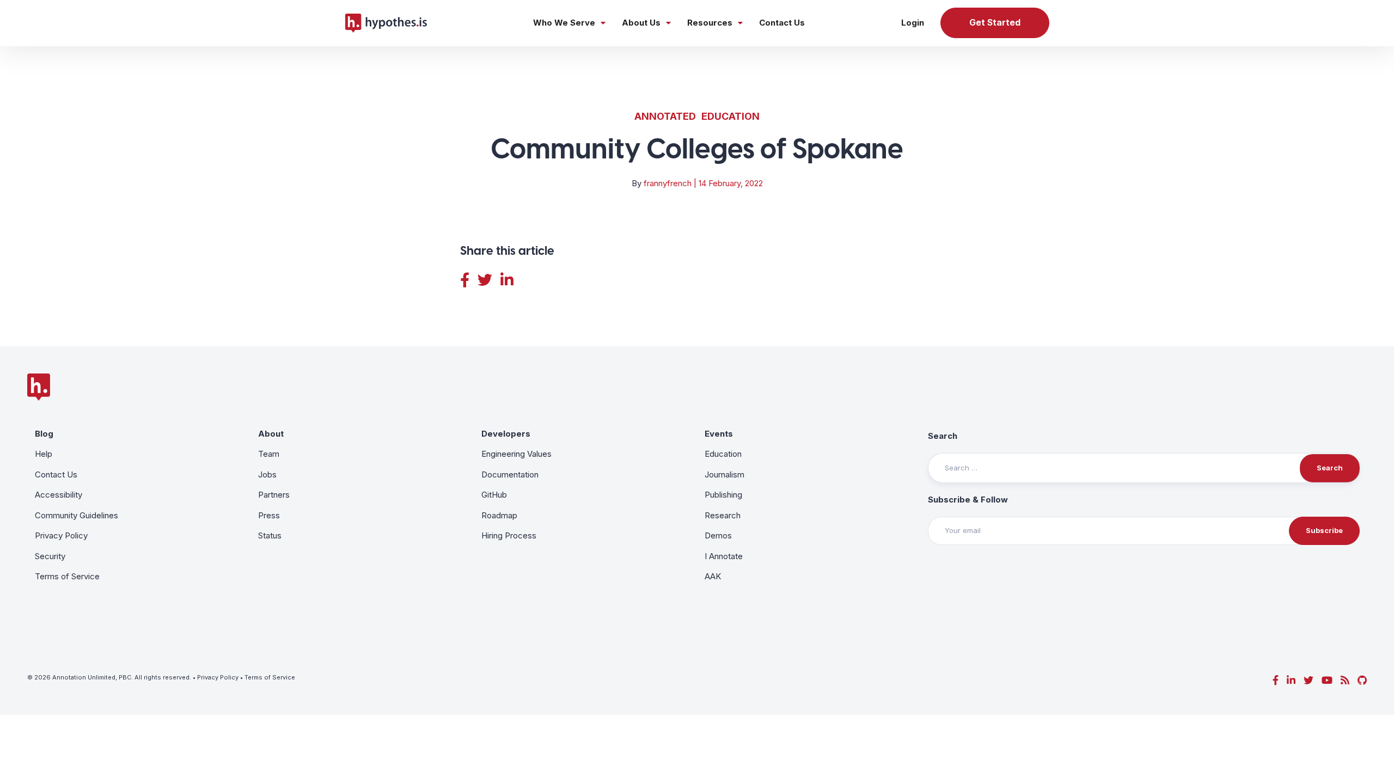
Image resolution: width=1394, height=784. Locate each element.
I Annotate (724, 556)
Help (43, 454)
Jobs (267, 474)
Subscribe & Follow (968, 499)
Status (270, 535)
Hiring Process (508, 535)
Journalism (724, 474)
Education (730, 116)
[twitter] (1308, 680)
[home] (386, 23)
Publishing (723, 494)
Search (942, 436)
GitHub (494, 494)
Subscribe (1324, 530)
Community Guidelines (76, 515)
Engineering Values (516, 454)
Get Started (994, 22)
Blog (44, 433)
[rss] (1345, 680)
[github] (1362, 680)
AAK (713, 576)
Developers (505, 433)
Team (268, 454)
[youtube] (1327, 680)
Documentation (510, 474)
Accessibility (58, 494)
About (271, 433)
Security (50, 556)
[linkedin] (1291, 680)
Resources (709, 22)
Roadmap (499, 515)
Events (719, 433)
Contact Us (782, 22)
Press (269, 515)
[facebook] (1276, 680)
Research (723, 515)
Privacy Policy (61, 535)
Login (912, 22)
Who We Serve (564, 22)
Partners (274, 494)
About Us (641, 22)
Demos (718, 535)
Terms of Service (67, 576)
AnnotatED (665, 116)
